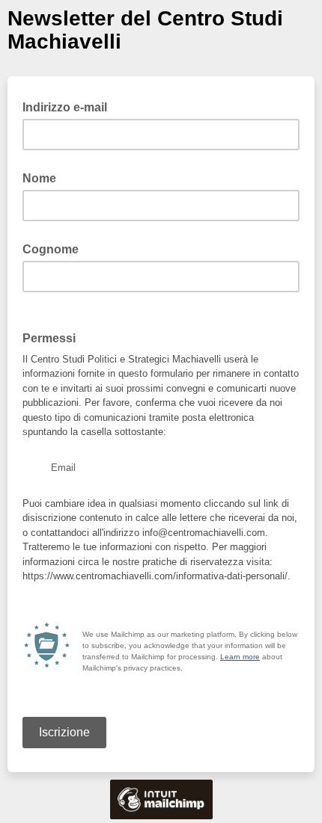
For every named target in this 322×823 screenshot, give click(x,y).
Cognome (50, 249)
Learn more (240, 657)
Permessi (53, 337)
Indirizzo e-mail (69, 106)
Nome (39, 178)
